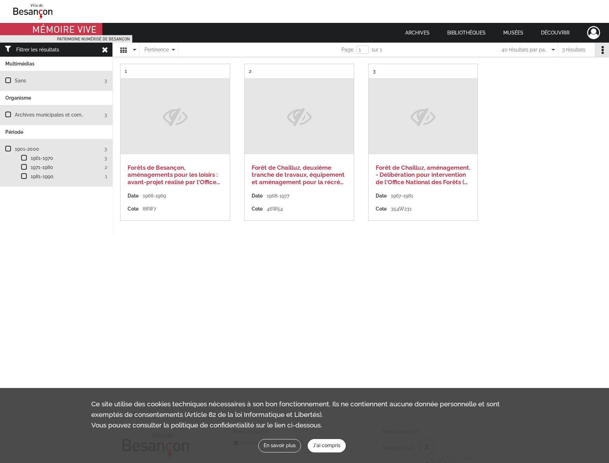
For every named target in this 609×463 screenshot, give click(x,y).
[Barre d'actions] (602, 50)
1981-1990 (42, 176)
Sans (20, 80)
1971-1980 (42, 167)
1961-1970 (42, 158)
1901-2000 (27, 149)
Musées (513, 33)
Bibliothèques (466, 33)
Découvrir (555, 33)
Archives (417, 33)
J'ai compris (326, 445)
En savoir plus (280, 445)
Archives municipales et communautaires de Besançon (78, 115)
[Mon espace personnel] (593, 33)
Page (347, 49)
